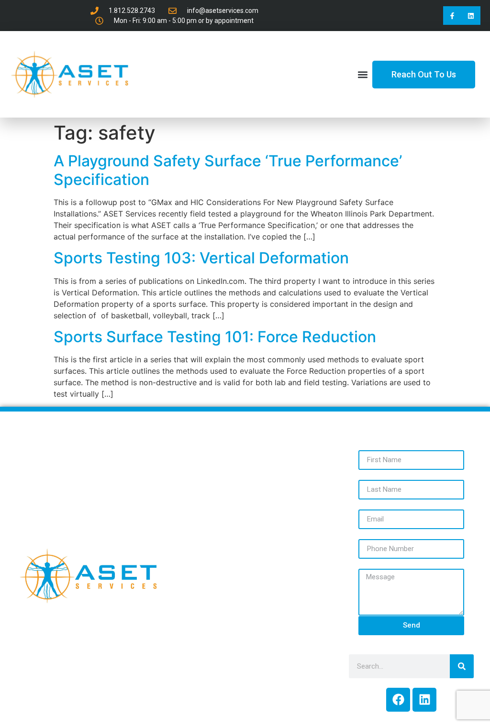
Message (376, 563)
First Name (379, 444)
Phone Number (388, 533)
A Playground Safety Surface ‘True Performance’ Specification (228, 170)
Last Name (379, 474)
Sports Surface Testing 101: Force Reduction (215, 336)
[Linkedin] (471, 15)
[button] (363, 74)
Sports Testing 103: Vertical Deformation (201, 258)
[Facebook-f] (452, 15)
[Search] (462, 666)
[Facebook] (398, 700)
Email (368, 503)
